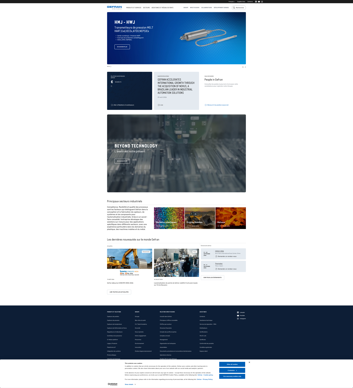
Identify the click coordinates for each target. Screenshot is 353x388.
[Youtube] (258, 1)
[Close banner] (249, 362)
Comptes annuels (165, 336)
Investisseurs (194, 7)
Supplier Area (241, 1)
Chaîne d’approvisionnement (143, 351)
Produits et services (133, 8)
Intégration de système (114, 351)
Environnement (139, 343)
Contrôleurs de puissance (114, 336)
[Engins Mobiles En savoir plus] (200, 208)
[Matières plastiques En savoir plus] (169, 208)
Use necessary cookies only (232, 376)
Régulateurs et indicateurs (114, 332)
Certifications (203, 332)
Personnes (138, 339)
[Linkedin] (255, 1)
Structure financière (166, 328)
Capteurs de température (114, 324)
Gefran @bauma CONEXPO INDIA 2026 (120, 283)
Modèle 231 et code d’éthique (168, 359)
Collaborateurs (206, 7)
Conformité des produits (207, 343)
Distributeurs (203, 328)
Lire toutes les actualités (119, 292)
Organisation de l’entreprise (168, 343)
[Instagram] (261, 1)
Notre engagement (140, 336)
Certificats (203, 339)
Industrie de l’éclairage (113, 359)
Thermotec (219, 263)
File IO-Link (203, 336)
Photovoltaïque (111, 355)
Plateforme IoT (111, 347)
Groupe (185, 7)
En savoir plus (122, 161)
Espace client (203, 351)
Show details (129, 384)
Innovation (138, 347)
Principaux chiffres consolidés (169, 320)
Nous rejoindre (139, 332)
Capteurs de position (113, 316)
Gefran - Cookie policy (205, 375)
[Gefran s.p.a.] (114, 7)
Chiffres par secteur (166, 324)
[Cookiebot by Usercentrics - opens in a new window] (113, 384)
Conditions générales (206, 347)
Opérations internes (165, 355)
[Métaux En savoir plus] (230, 208)
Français (231, 1)
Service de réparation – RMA (208, 324)
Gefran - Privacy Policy (205, 379)
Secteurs (146, 8)
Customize (231, 370)
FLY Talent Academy (141, 324)
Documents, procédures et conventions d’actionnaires (175, 351)
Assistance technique (206, 320)
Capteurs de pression (113, 320)
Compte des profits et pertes (168, 332)
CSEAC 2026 (219, 251)
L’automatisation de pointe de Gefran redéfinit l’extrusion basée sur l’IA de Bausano (176, 284)
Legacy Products (112, 343)
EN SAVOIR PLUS (122, 43)
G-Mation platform (112, 339)
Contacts (250, 1)
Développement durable (221, 7)
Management (164, 339)
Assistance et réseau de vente (162, 8)
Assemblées (163, 347)
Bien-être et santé (140, 320)
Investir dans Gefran (166, 316)
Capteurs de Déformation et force (117, 328)
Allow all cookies (232, 364)
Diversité (137, 328)
